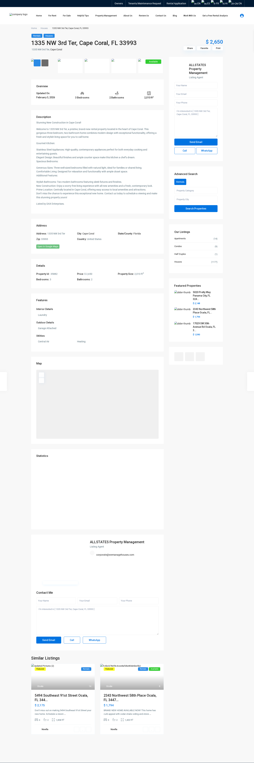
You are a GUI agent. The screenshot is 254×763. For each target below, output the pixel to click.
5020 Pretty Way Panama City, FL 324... (202, 295)
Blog (175, 15)
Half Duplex (180, 254)
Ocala (40, 686)
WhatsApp (94, 640)
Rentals (37, 35)
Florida (137, 233)
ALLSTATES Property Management (117, 542)
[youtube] (189, 356)
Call (72, 640)
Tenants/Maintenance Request (144, 3)
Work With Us (190, 15)
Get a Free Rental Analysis (215, 15)
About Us (127, 15)
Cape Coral (56, 49)
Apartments (180, 238)
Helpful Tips (83, 15)
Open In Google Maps (47, 246)
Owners (119, 3)
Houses (44, 28)
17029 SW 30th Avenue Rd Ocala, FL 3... (204, 327)
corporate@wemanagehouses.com (115, 554)
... (65, 714)
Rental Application (176, 3)
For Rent (52, 15)
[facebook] (178, 356)
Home (39, 15)
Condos (178, 246)
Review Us (144, 15)
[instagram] (200, 356)
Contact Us (161, 15)
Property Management (106, 15)
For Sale (67, 15)
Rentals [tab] (180, 181)
